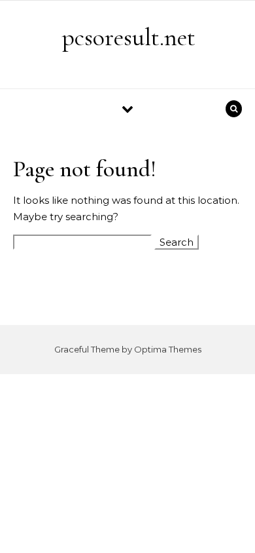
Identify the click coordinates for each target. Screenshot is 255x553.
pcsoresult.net (128, 37)
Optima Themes (167, 349)
